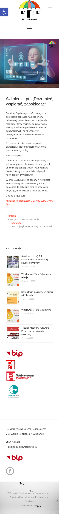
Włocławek (30, 501)
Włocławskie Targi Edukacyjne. (36, 310)
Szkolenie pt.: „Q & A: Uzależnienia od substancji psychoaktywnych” (34, 259)
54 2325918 (14, 442)
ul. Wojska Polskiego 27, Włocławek (25, 434)
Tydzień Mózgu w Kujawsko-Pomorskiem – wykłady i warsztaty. (35, 331)
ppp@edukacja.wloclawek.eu (22, 447)
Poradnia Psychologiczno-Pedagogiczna (28, 493)
